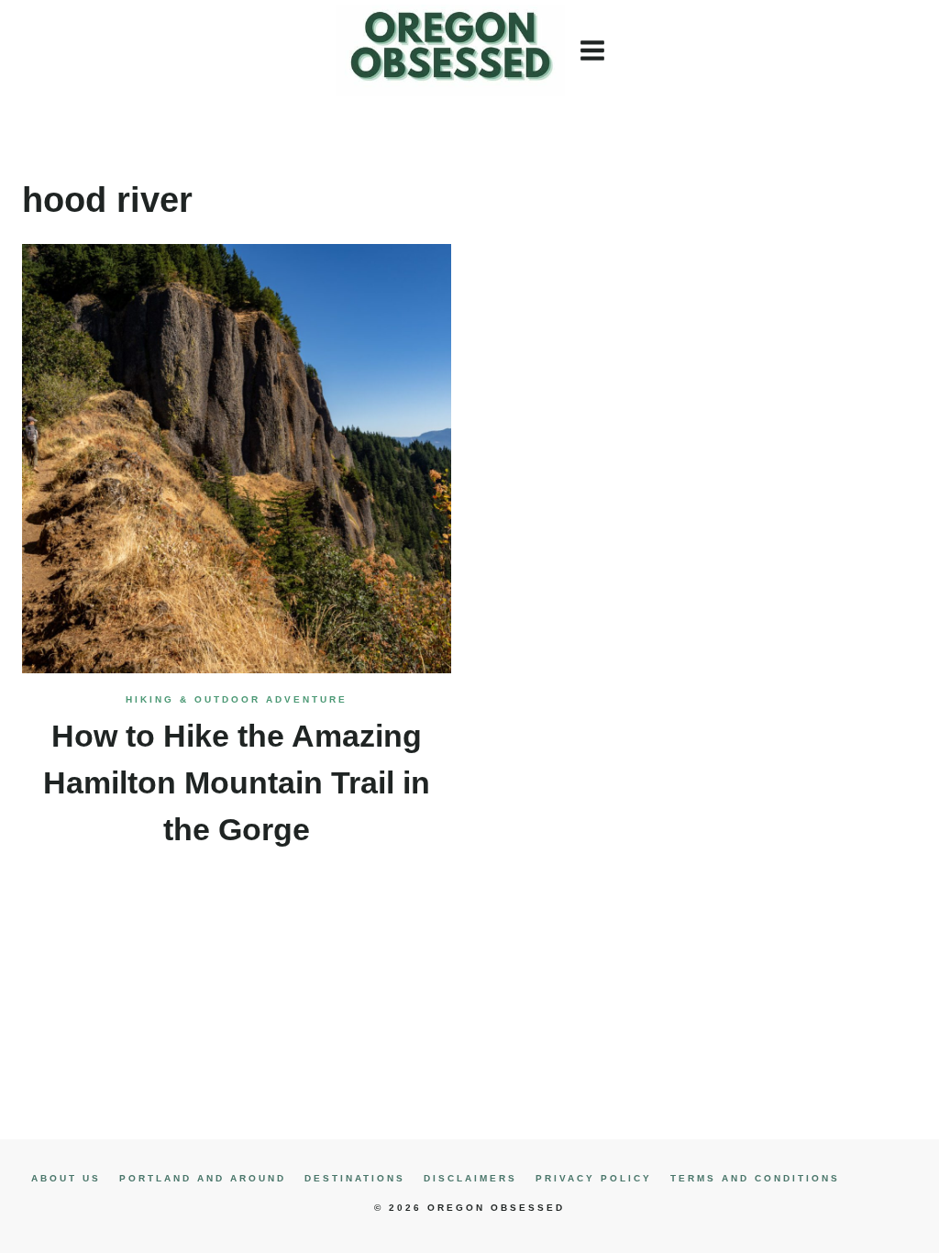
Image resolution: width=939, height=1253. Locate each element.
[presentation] (236, 458)
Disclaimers (470, 1178)
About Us (66, 1178)
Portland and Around (202, 1178)
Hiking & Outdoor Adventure (237, 699)
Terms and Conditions (755, 1178)
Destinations (354, 1178)
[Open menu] (594, 50)
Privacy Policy (594, 1178)
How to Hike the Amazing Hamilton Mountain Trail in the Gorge (236, 782)
